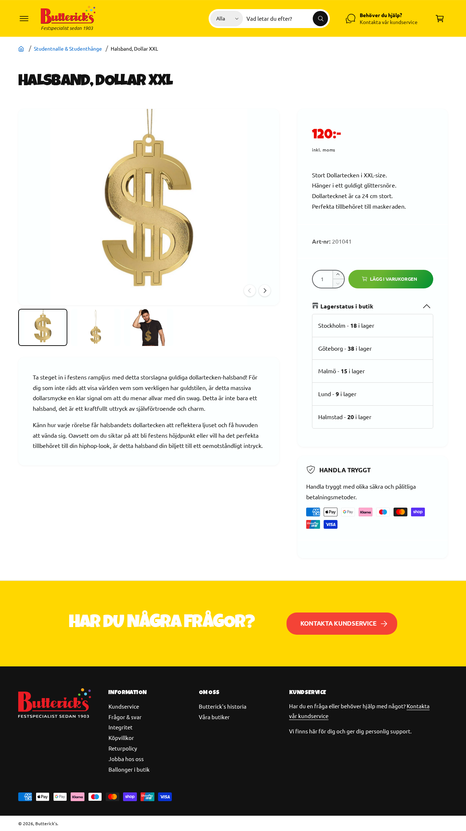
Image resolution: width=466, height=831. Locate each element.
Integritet (120, 727)
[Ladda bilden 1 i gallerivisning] (42, 327)
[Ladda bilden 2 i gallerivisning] (95, 327)
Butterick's (46, 823)
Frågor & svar (125, 716)
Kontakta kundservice (338, 623)
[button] (24, 18)
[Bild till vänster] (250, 290)
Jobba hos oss (126, 758)
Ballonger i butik (129, 769)
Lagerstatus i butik (346, 306)
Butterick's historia (222, 706)
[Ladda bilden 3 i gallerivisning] (148, 327)
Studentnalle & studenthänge (68, 48)
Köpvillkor (121, 737)
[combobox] (287, 18)
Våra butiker (214, 716)
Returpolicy (122, 748)
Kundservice (123, 706)
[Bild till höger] (264, 290)
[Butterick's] (22, 48)
